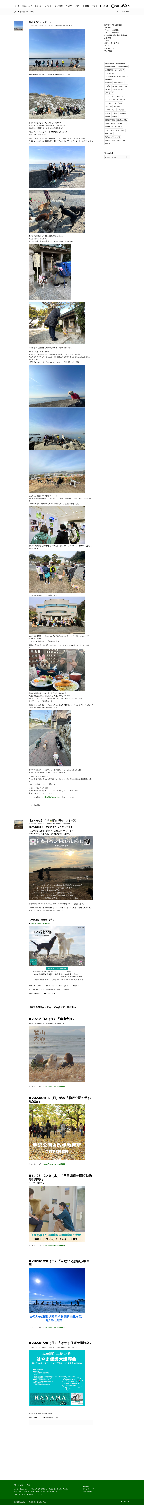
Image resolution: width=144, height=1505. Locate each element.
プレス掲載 (108, 51)
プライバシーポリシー (90, 1489)
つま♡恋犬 (108, 82)
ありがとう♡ (109, 48)
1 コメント (40, 25)
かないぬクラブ (119, 70)
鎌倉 (106, 133)
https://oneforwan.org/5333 (54, 1086)
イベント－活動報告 (111, 33)
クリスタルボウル (117, 89)
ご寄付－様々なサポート (113, 43)
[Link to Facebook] (100, 6)
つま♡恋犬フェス (119, 82)
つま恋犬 (107, 86)
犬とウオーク (118, 126)
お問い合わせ (87, 1491)
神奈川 (123, 130)
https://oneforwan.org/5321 (54, 1327)
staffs (68, 823)
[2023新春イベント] (18, 824)
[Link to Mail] (107, 6)
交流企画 (114, 113)
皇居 (117, 130)
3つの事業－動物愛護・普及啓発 (115, 35)
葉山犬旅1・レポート (40, 22)
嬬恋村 (113, 123)
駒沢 (111, 133)
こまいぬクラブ (109, 73)
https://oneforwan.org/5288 (54, 1164)
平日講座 (119, 123)
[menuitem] (16, 6)
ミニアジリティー (110, 110)
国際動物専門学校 (110, 120)
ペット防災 (117, 106)
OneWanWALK (120, 63)
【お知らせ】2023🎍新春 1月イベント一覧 (52, 820)
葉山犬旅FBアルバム (52, 797)
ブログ (52, 25)
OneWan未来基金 (123, 66)
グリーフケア (109, 93)
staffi (70, 25)
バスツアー (108, 106)
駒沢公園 (107, 143)
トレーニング (109, 103)
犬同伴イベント (109, 130)
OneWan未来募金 (110, 66)
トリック (122, 99)
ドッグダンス (118, 103)
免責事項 (86, 1486)
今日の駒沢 (123, 113)
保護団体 (114, 116)
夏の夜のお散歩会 (122, 120)
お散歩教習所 (109, 70)
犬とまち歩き (109, 126)
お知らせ (107, 27)
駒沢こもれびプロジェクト (112, 137)
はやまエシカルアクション (119, 86)
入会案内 (107, 38)
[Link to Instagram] (104, 6)
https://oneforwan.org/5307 (54, 1245)
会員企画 (107, 116)
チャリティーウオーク (111, 99)
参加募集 (58, 823)
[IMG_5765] (18, 25)
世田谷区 (107, 113)
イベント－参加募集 (111, 30)
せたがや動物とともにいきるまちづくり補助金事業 (116, 78)
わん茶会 (107, 89)
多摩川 (107, 123)
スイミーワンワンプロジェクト (114, 96)
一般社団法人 (121, 110)
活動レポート (58, 25)
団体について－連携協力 (113, 25)
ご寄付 (106, 40)
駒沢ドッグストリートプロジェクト (115, 140)
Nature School (109, 63)
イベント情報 (47, 823)
